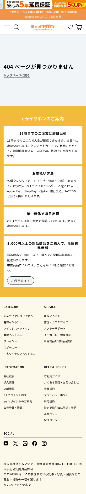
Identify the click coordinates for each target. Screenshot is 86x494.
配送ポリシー (52, 420)
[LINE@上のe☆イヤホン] (25, 443)
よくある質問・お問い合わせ (61, 382)
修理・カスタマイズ (56, 322)
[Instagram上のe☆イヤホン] (44, 443)
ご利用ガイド (21, 281)
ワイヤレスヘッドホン (17, 328)
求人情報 (9, 382)
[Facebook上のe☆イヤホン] (34, 443)
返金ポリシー (52, 414)
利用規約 (49, 401)
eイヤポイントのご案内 (18, 401)
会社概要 (9, 376)
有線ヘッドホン (13, 335)
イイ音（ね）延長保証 (57, 335)
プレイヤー (10, 341)
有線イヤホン (12, 322)
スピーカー (10, 347)
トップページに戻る (17, 75)
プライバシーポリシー (57, 395)
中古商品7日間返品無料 (58, 341)
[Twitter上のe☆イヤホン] (15, 443)
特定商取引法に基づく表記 (60, 407)
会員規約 (49, 388)
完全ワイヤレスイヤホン (18, 316)
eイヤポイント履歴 (15, 395)
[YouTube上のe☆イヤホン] (6, 443)
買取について (52, 316)
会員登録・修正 (13, 407)
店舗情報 (9, 388)
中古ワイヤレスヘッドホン (20, 353)
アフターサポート (54, 328)
